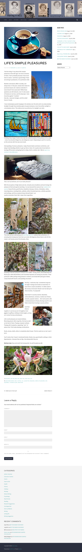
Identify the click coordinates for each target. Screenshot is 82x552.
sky (46, 381)
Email (6, 437)
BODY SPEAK (47, 391)
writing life (28, 378)
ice (22, 381)
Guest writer (7, 481)
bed (16, 381)
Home (5, 19)
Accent (20, 549)
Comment (7, 408)
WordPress (11, 549)
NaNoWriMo (60, 36)
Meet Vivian (23, 19)
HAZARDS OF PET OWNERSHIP (64, 49)
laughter (26, 381)
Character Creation (8, 476)
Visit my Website (8, 508)
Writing (22, 378)
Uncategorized (7, 506)
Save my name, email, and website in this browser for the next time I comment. (26, 453)
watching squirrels (28, 235)
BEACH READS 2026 (62, 31)
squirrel (6, 382)
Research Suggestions (9, 504)
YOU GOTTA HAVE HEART (63, 47)
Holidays (6, 489)
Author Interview (8, 474)
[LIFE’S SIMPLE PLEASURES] (28, 43)
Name (6, 430)
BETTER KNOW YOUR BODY (64, 59)
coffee (19, 381)
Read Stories (7, 499)
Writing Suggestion (8, 516)
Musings (7, 378)
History (6, 486)
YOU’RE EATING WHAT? (63, 38)
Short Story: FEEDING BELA (63, 54)
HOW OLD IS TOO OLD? (11, 391)
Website (6, 444)
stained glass (13, 382)
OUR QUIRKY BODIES (62, 56)
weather (20, 382)
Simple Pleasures (40, 381)
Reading (32, 381)
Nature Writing (15, 378)
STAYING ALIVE (60, 33)
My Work (16, 19)
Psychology (7, 496)
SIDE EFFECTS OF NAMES (18, 530)
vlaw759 (23, 67)
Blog (10, 19)
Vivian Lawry (7, 532)
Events (5, 479)
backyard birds (10, 381)
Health (5, 484)
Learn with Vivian (33, 19)
